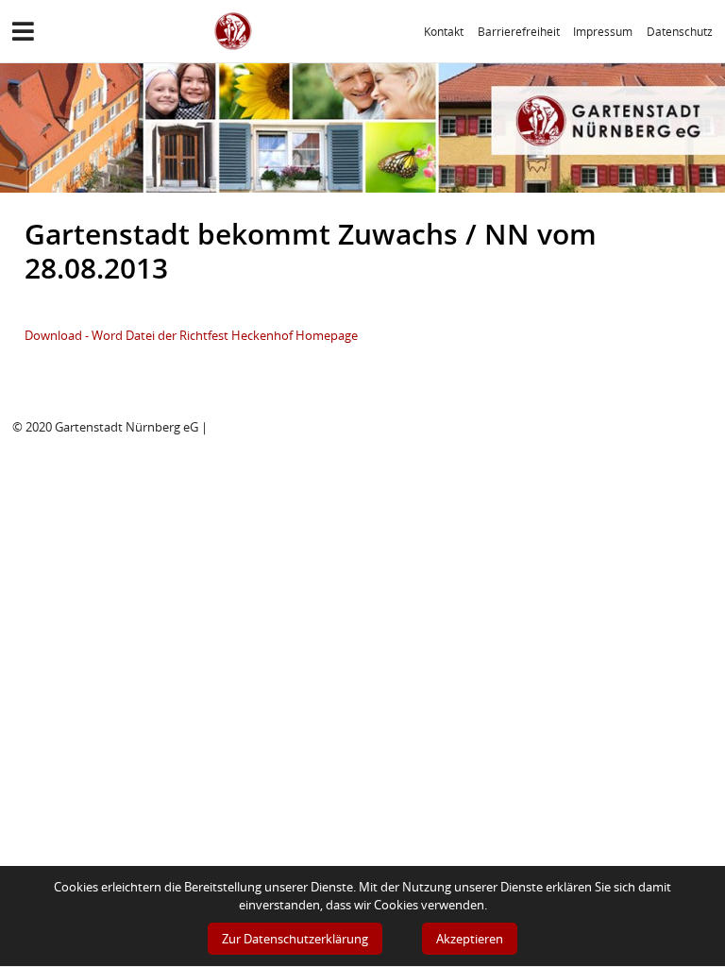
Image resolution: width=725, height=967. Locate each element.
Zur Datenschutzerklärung (295, 938)
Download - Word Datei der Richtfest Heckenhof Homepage (191, 335)
